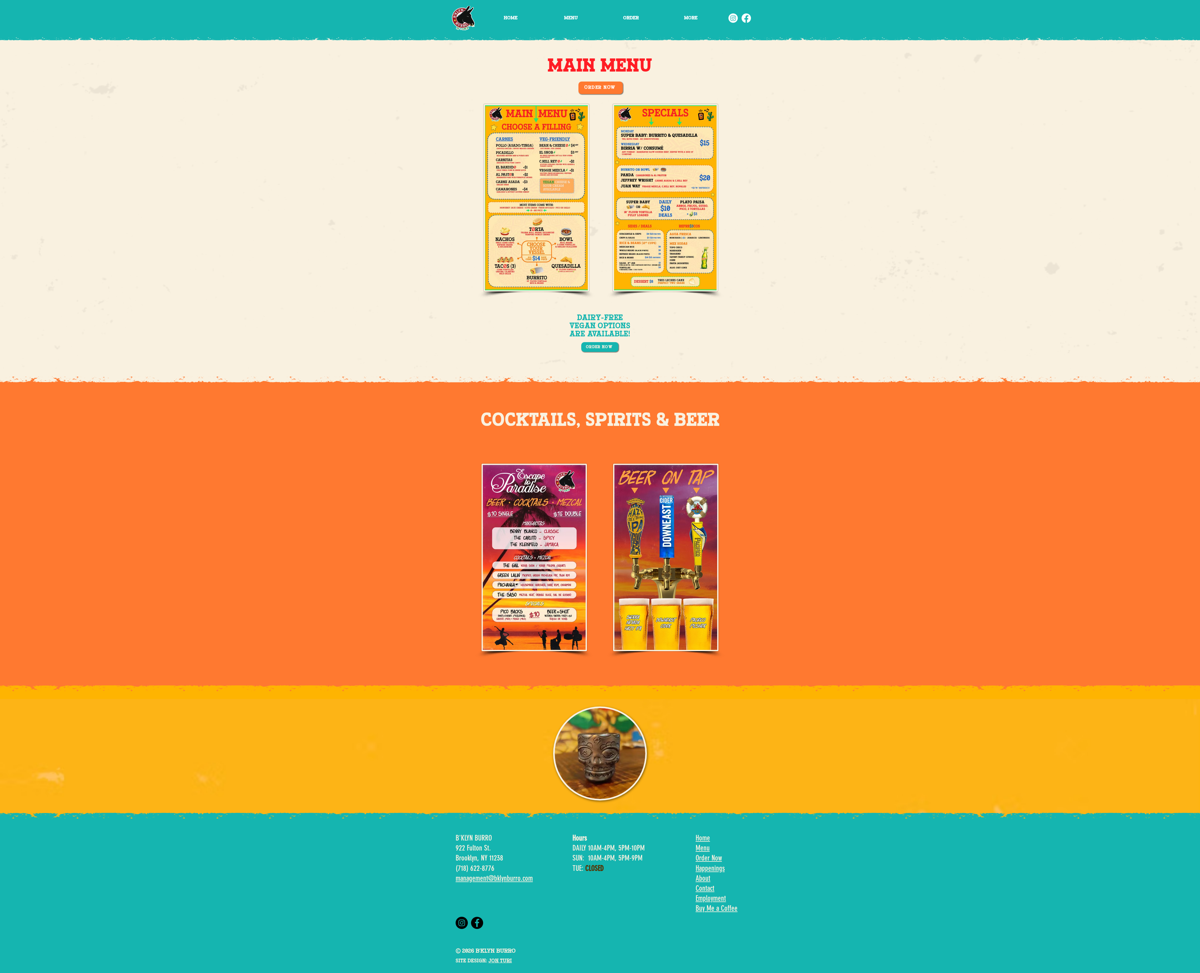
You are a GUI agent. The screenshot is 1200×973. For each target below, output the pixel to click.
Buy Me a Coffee (717, 908)
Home (703, 838)
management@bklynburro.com (494, 878)
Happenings (710, 868)
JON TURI (500, 961)
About (703, 878)
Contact (705, 888)
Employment (711, 898)
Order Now (709, 858)
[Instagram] (733, 18)
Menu (703, 848)
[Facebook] (746, 18)
